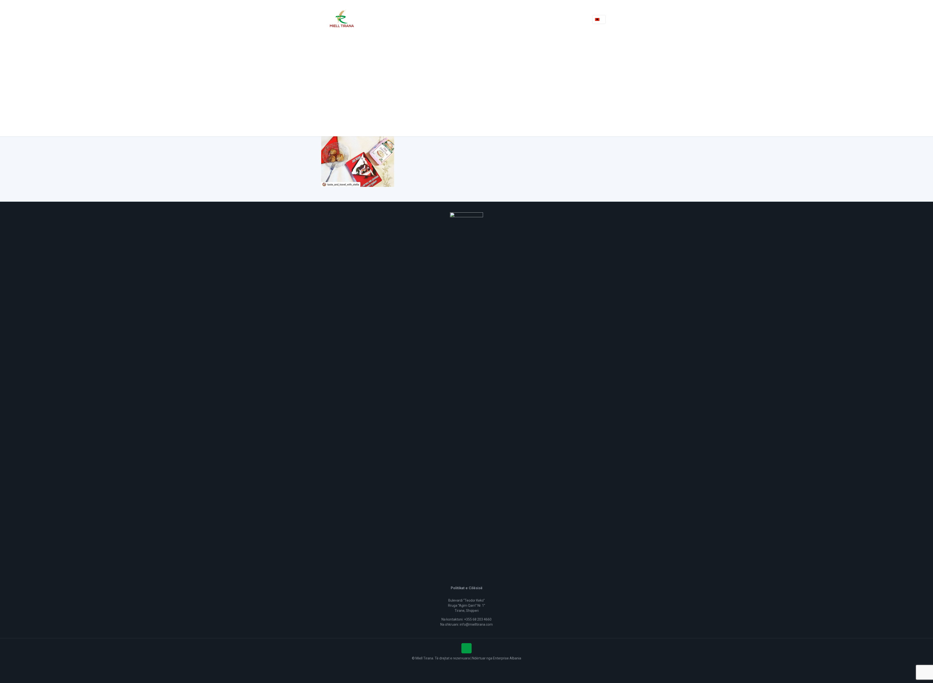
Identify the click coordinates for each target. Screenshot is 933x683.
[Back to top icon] (466, 648)
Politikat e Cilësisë (467, 588)
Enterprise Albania (507, 658)
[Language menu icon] (599, 19)
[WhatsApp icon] (461, 666)
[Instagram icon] (472, 666)
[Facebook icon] (466, 666)
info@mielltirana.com (476, 624)
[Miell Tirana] (342, 19)
